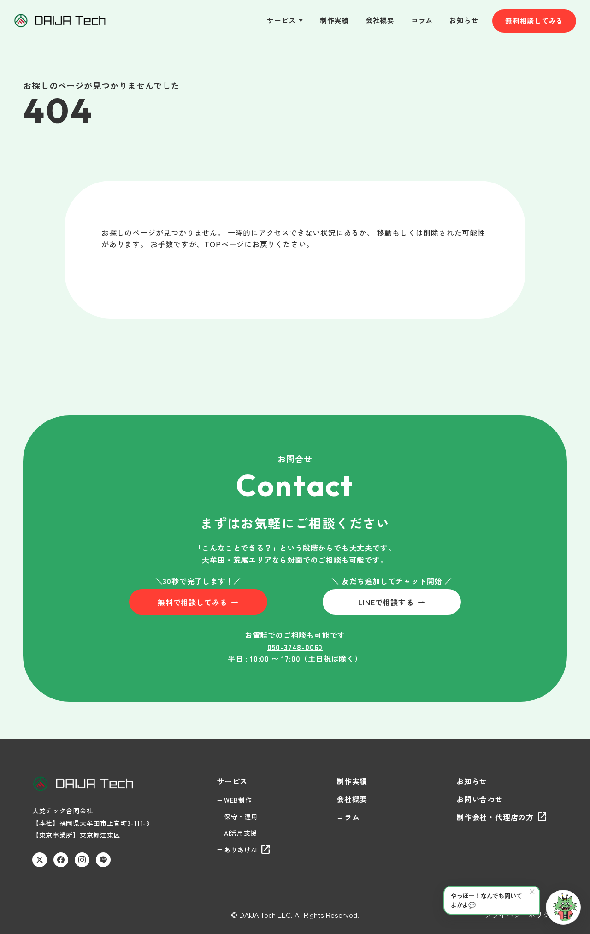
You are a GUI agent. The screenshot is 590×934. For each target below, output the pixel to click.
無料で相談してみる (198, 602)
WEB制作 (238, 799)
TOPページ (224, 243)
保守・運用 (241, 816)
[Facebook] (60, 859)
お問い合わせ (479, 798)
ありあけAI (247, 849)
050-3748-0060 (295, 646)
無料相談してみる (534, 20)
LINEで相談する (391, 602)
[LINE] (103, 859)
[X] (39, 859)
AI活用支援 (240, 833)
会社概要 (380, 20)
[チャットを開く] (563, 907)
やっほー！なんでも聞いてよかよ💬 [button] (493, 898)
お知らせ (463, 20)
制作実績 (334, 20)
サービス (285, 20)
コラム (422, 20)
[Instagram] (82, 859)
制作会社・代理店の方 (502, 816)
